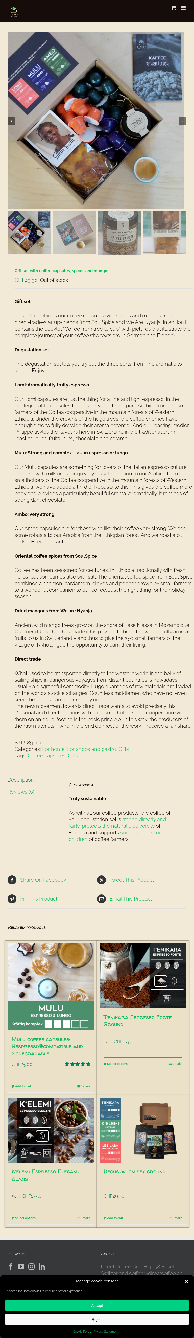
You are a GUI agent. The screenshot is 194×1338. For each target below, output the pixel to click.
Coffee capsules (46, 756)
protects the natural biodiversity (118, 826)
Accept (97, 1305)
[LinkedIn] (42, 1266)
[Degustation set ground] (143, 1130)
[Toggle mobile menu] (183, 7)
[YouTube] (21, 1266)
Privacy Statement (106, 1331)
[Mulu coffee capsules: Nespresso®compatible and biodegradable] (51, 986)
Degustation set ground (135, 1171)
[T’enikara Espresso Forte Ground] (143, 975)
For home (53, 749)
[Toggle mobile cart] (173, 7)
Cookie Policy (82, 1331)
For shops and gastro (91, 749)
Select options (117, 1064)
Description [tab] (21, 780)
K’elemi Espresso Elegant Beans (46, 1175)
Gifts (124, 749)
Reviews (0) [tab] (21, 792)
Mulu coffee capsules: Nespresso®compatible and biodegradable (47, 1046)
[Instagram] (31, 1266)
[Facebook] (11, 1266)
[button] (186, 1281)
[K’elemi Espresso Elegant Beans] (51, 1130)
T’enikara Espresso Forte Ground (138, 1020)
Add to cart (23, 1086)
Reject (97, 1319)
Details (85, 1086)
